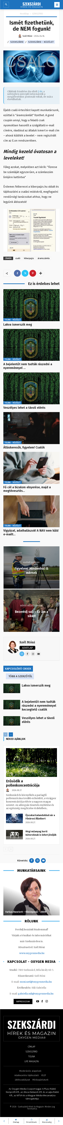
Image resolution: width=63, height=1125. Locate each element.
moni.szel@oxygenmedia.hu (36, 981)
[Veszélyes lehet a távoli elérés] (31, 388)
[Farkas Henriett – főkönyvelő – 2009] (31, 895)
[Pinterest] (32, 273)
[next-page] (11, 734)
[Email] (21, 653)
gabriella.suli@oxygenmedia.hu (35, 993)
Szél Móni (27, 642)
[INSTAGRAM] (46, 1001)
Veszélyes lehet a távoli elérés (24, 408)
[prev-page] (5, 734)
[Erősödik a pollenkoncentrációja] (31, 762)
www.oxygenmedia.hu (31, 953)
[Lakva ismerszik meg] (31, 305)
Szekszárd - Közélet (41, 42)
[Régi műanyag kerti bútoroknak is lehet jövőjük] (14, 834)
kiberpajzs (29, 258)
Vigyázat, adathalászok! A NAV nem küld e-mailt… (30, 532)
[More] (40, 273)
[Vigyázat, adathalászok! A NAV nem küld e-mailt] (31, 511)
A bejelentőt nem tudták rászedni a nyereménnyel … (27, 366)
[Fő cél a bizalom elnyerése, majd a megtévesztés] (31, 468)
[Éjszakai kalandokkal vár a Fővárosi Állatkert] (14, 818)
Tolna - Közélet (12, 319)
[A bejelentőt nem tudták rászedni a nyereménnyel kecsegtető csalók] (31, 345)
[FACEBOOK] (42, 1001)
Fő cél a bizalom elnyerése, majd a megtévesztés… (27, 489)
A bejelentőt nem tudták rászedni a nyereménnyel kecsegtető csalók (39, 705)
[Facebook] (17, 273)
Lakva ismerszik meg (17, 324)
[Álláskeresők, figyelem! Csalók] (31, 428)
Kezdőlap (24, 13)
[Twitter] (25, 273)
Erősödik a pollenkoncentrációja (23, 783)
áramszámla (44, 258)
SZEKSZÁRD (37, 13)
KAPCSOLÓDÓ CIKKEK (18, 668)
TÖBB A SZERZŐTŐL (20, 676)
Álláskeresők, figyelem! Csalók (24, 447)
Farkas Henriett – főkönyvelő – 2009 (25, 911)
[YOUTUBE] (37, 1001)
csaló (17, 258)
